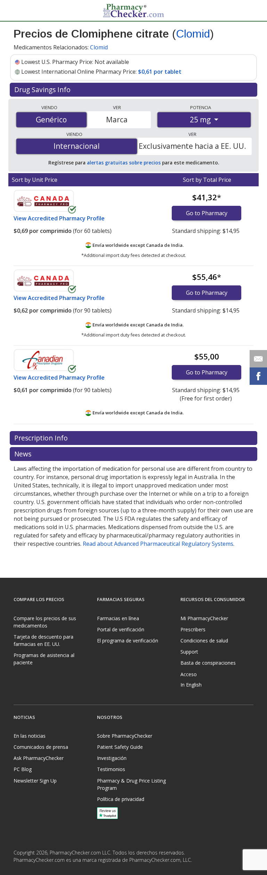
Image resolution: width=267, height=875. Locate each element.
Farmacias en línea (118, 618)
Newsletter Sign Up (35, 780)
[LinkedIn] (33, 869)
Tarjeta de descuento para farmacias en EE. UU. (43, 640)
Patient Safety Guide (120, 747)
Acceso (188, 674)
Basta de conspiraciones (208, 662)
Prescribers (192, 629)
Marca (117, 119)
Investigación (112, 758)
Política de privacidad (120, 799)
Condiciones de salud (204, 640)
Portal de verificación (120, 629)
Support (189, 651)
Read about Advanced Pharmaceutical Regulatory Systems (158, 544)
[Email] (258, 358)
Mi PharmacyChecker (204, 618)
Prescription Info (42, 438)
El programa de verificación (127, 640)
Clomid (193, 33)
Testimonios (111, 769)
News (23, 454)
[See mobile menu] (19, 10)
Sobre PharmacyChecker (124, 735)
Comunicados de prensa (41, 747)
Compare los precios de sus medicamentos (45, 622)
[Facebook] (19, 869)
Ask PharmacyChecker (39, 758)
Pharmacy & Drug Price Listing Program (131, 784)
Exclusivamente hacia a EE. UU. (192, 146)
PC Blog (23, 769)
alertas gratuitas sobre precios (124, 162)
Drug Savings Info (43, 89)
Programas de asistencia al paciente (44, 659)
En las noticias (30, 735)
